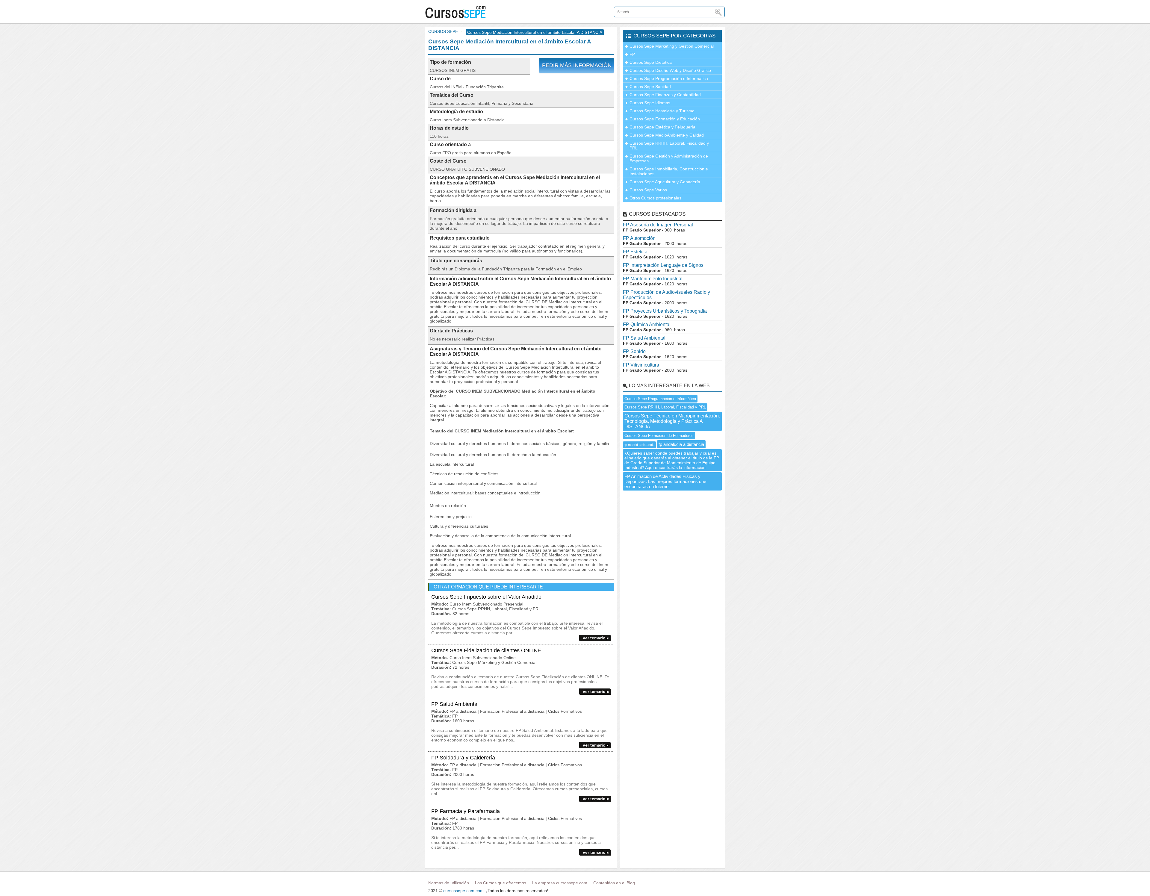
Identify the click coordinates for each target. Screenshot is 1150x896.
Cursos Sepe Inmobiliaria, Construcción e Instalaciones (669, 171)
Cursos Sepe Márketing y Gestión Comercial (672, 46)
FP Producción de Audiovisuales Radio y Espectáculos (666, 295)
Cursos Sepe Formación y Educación (665, 118)
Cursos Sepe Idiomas (650, 102)
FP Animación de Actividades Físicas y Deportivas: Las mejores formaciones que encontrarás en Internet (665, 481)
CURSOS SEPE (443, 31)
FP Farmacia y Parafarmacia (465, 811)
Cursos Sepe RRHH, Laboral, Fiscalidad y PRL (669, 145)
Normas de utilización (448, 882)
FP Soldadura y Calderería (463, 758)
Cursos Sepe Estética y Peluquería (662, 127)
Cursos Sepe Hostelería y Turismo (662, 110)
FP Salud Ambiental (455, 704)
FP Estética (635, 251)
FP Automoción (639, 238)
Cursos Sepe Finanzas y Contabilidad (665, 94)
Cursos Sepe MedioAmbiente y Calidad (667, 135)
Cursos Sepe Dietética (651, 62)
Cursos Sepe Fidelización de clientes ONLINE (486, 650)
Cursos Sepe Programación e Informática (669, 78)
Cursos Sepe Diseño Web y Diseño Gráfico (670, 70)
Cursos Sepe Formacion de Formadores (659, 435)
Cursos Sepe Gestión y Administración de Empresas (669, 158)
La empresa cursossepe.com (559, 882)
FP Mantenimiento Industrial (653, 278)
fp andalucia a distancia (681, 444)
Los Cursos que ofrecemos (500, 882)
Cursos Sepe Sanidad (650, 86)
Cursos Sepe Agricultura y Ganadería (665, 181)
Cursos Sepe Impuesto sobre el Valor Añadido (486, 597)
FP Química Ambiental (647, 324)
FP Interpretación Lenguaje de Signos (663, 265)
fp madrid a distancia (639, 445)
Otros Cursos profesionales (655, 198)
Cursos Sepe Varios (648, 189)
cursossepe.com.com (463, 890)
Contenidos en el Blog (614, 882)
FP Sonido (634, 351)
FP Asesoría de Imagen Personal (658, 224)
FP (632, 54)
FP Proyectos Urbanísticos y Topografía (665, 311)
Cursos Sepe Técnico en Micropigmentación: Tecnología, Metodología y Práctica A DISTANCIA (672, 421)
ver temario (594, 637)
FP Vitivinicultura (641, 364)
